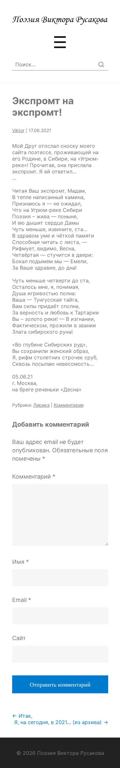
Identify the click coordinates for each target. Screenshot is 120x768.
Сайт (19, 638)
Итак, (22, 716)
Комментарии (69, 405)
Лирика (41, 405)
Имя (20, 561)
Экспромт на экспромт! (43, 106)
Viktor (18, 130)
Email (21, 600)
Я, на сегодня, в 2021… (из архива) (61, 722)
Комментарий (33, 476)
